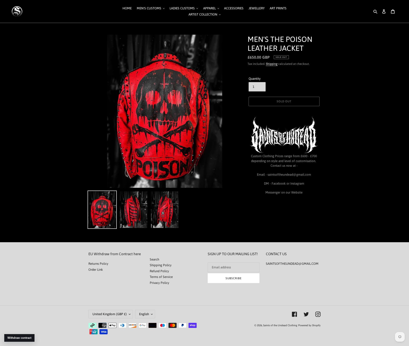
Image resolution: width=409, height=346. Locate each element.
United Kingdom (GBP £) (109, 314)
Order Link (95, 269)
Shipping (272, 63)
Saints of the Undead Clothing (280, 325)
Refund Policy (159, 271)
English (144, 314)
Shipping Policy (160, 265)
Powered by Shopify (309, 325)
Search (154, 259)
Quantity (255, 78)
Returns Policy (98, 263)
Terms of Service (161, 277)
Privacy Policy (159, 283)
